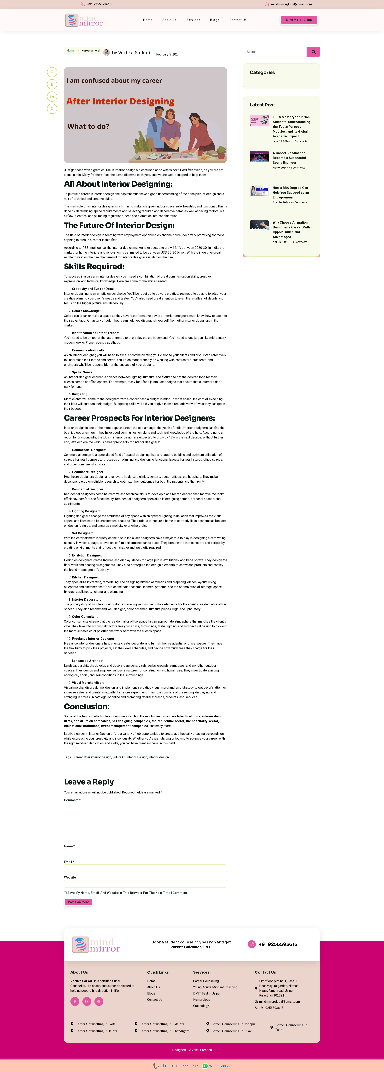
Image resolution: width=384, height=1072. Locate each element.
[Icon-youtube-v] (98, 1001)
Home (147, 20)
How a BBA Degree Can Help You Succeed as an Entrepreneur (291, 192)
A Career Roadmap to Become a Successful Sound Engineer (289, 158)
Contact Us (238, 20)
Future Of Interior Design (130, 757)
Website (70, 877)
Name (69, 846)
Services (193, 20)
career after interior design (92, 757)
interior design (159, 757)
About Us (169, 20)
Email (69, 862)
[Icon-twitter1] (52, 84)
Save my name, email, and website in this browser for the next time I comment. (127, 893)
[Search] (313, 52)
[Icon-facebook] (52, 72)
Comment (72, 800)
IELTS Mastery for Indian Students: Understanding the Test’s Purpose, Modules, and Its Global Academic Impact (291, 126)
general (95, 50)
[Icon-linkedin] (52, 96)
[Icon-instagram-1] (86, 1001)
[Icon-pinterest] (52, 109)
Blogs (214, 20)
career (86, 50)
